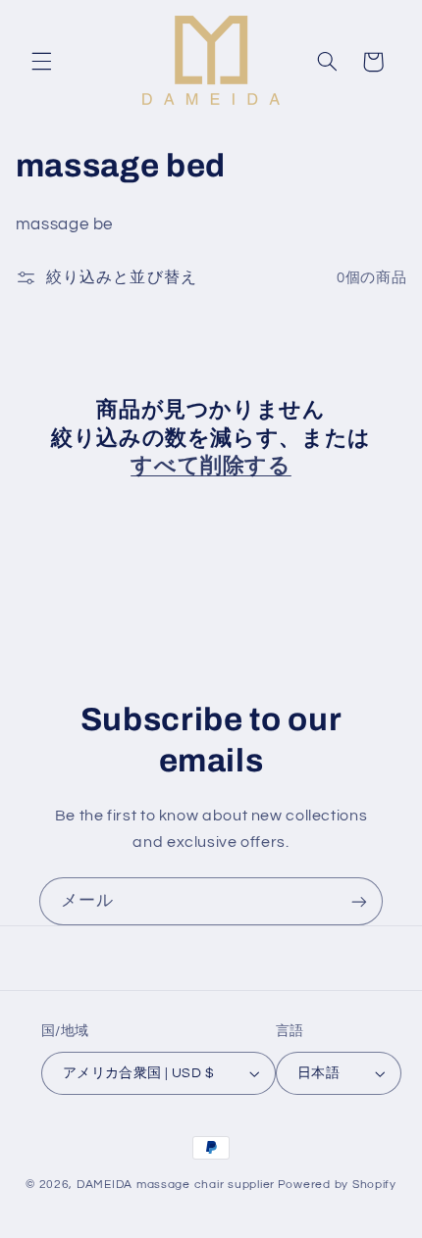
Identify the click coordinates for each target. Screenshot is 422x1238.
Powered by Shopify (337, 1184)
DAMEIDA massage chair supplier (176, 1184)
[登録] (359, 901)
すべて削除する (211, 465)
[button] (41, 61)
